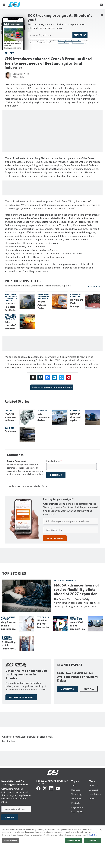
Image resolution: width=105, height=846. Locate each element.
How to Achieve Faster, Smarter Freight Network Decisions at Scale (42, 305)
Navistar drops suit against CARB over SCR (76, 417)
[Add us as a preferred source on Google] (40, 377)
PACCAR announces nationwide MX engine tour (11, 417)
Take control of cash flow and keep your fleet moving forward (10, 325)
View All (89, 688)
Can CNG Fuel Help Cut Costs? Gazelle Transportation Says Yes (11, 307)
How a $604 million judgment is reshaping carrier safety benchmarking (77, 626)
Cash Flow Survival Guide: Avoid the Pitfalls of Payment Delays (77, 676)
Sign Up (9, 817)
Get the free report (21, 697)
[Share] (47, 377)
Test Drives (43, 617)
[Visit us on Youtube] (58, 788)
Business (42, 410)
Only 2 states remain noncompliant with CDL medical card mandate (9, 626)
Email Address (54, 461)
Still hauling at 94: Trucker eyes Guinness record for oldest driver (9, 645)
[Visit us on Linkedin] (51, 788)
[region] (52, 835)
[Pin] (68, 377)
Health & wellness (7, 638)
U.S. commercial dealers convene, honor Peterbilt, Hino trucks (43, 417)
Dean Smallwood (21, 73)
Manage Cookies (11, 840)
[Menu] (3, 4)
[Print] (33, 377)
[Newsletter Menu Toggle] (101, 4)
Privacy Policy (64, 43)
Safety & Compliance (65, 580)
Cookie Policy (91, 835)
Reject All (92, 840)
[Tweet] (61, 377)
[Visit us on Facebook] (38, 788)
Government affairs (8, 618)
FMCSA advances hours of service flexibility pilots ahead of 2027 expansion (76, 589)
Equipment (11, 431)
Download (67, 688)
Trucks (9, 53)
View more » (94, 286)
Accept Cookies (73, 840)
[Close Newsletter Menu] (102, 14)
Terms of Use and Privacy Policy (69, 41)
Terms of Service (78, 43)
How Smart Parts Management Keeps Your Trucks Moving (76, 303)
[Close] (101, 830)
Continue (56, 475)
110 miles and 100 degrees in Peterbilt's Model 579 (42, 624)
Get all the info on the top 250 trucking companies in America (26, 674)
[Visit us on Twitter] (45, 788)
